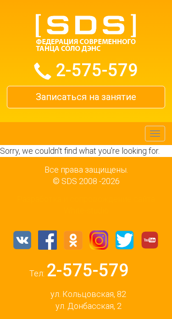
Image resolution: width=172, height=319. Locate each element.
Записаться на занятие (86, 96)
